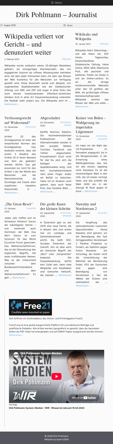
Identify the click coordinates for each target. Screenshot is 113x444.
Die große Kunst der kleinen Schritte (55, 206)
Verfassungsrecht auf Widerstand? (17, 120)
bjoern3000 (62, 439)
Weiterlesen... (16, 335)
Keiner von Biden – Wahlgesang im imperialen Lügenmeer (91, 124)
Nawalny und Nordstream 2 (86, 206)
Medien (67, 125)
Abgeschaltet (50, 117)
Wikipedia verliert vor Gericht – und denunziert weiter (34, 43)
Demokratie (30, 127)
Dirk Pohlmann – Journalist (56, 14)
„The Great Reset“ (18, 203)
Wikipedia (66, 59)
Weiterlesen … (12, 104)
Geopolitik (102, 139)
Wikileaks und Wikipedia (86, 36)
